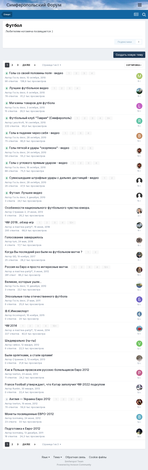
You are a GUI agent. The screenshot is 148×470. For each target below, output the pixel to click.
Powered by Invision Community (74, 464)
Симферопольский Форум (33, 5)
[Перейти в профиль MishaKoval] (139, 76)
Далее (26, 65)
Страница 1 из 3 (51, 65)
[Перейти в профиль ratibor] (139, 151)
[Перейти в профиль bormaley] (139, 417)
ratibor (16, 344)
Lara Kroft (18, 122)
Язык (45, 457)
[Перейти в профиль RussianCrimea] (139, 121)
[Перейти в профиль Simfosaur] (139, 240)
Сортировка (133, 65)
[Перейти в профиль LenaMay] (139, 106)
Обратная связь (75, 457)
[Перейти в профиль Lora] (139, 329)
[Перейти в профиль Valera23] (139, 91)
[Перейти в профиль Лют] (139, 402)
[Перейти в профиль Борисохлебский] (139, 299)
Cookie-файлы (97, 457)
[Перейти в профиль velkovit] (139, 344)
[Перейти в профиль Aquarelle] (139, 285)
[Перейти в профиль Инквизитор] (139, 432)
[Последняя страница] (34, 65)
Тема (56, 457)
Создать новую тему (129, 54)
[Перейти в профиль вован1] (139, 211)
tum (15, 241)
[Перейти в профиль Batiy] (139, 136)
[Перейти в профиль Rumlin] (139, 387)
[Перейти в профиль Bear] (139, 255)
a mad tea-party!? (23, 226)
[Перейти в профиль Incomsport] (139, 314)
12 (70, 222)
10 (54, 326)
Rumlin (16, 388)
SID (14, 256)
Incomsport (19, 315)
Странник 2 (19, 211)
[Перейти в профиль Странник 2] (139, 358)
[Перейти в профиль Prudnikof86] (139, 373)
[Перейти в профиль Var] (139, 225)
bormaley (18, 418)
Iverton (16, 373)
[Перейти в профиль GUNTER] (139, 270)
